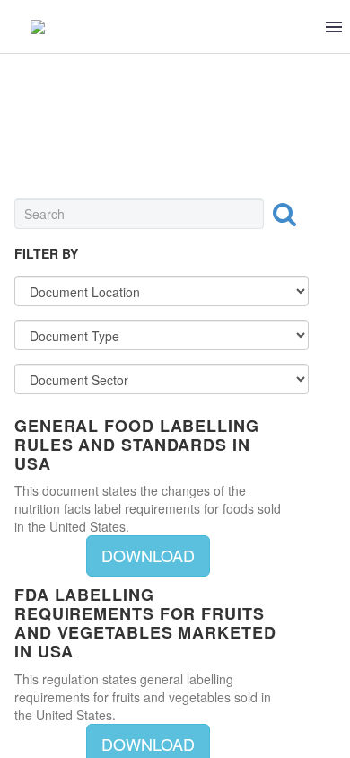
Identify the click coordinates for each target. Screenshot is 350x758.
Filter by (46, 253)
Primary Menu (334, 26)
